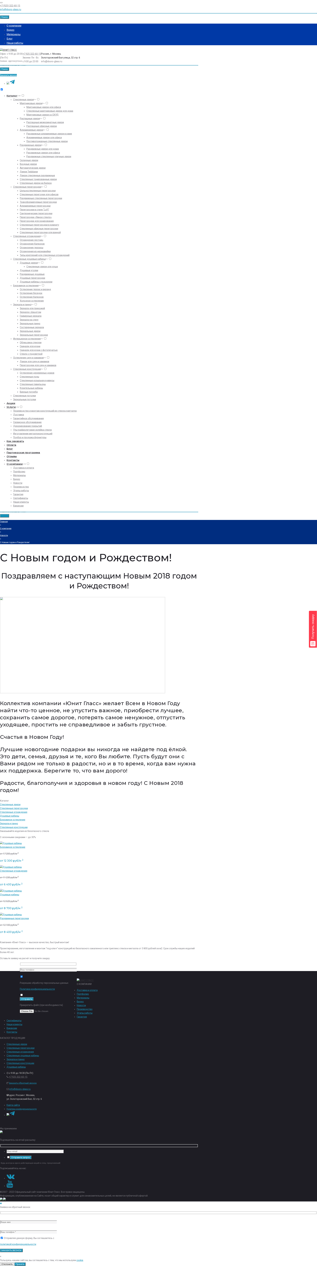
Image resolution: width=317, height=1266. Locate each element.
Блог (10, 38)
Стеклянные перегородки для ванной (40, 232)
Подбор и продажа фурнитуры (29, 437)
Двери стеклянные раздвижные (37, 175)
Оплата (11, 445)
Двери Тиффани (29, 171)
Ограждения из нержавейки (35, 251)
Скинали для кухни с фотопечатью (39, 350)
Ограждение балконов (32, 243)
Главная (4, 521)
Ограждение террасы (31, 247)
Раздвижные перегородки (14, 918)
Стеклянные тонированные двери (38, 179)
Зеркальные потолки (24, 399)
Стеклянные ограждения (26, 236)
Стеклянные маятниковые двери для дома (49, 111)
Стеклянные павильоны (33, 384)
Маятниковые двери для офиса (43, 107)
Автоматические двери (33, 168)
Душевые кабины (9, 816)
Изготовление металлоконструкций (32, 433)
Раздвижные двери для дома (42, 149)
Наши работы (15, 43)
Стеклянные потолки (24, 395)
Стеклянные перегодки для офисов (39, 194)
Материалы (14, 34)
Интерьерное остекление (27, 338)
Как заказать (15, 441)
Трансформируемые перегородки (38, 202)
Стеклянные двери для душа (42, 266)
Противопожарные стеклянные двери (47, 141)
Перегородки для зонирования (37, 221)
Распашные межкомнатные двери (45, 122)
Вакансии (18, 505)
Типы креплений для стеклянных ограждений (45, 255)
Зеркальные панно (30, 323)
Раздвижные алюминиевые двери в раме (49, 133)
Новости (17, 483)
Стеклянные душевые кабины (29, 259)
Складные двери (29, 160)
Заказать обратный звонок (23, 1083)
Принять (20, 1264)
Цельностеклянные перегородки (38, 190)
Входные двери (28, 164)
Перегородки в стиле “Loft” (34, 209)
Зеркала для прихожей (32, 308)
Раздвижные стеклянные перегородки (41, 198)
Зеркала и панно (22, 304)
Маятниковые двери (31, 103)
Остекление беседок (31, 293)
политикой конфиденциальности (18, 1244)
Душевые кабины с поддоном (36, 281)
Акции (11, 403)
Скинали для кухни (30, 346)
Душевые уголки (29, 270)
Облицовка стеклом (30, 342)
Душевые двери (29, 262)
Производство (21, 486)
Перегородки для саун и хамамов (38, 365)
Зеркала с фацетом (30, 312)
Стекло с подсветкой (31, 354)
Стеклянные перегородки (27, 187)
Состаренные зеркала (32, 327)
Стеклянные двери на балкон (36, 183)
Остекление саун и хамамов (28, 357)
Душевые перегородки (32, 278)
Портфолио (19, 471)
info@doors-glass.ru (10, 9)
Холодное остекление (32, 300)
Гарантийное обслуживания (28, 418)
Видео (10, 30)
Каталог (12, 95)
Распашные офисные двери (41, 126)
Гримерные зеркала (30, 316)
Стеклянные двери (23, 99)
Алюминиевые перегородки (35, 206)
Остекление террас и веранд (35, 289)
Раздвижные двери (30, 145)
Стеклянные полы (29, 376)
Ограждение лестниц (31, 240)
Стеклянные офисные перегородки (39, 228)
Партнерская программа (23, 452)
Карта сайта (13, 1105)
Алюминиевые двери (31, 130)
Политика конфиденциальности (37, 989)
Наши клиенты (21, 502)
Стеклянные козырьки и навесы (37, 380)
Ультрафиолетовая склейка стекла (32, 429)
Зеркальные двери (30, 331)
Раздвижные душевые (32, 274)
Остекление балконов (32, 297)
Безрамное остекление (25, 285)
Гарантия (18, 494)
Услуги (11, 407)
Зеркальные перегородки (34, 335)
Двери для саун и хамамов (34, 361)
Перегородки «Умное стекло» (36, 217)
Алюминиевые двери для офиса (44, 137)
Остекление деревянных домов (37, 373)
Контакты (13, 460)
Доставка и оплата (23, 467)
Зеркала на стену (29, 319)
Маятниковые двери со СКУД (42, 114)
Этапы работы (21, 490)
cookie (79, 1260)
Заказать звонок (8, 75)
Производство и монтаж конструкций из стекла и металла (45, 411)
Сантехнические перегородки (36, 213)
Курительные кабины (31, 388)
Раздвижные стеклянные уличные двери (48, 156)
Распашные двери (30, 118)
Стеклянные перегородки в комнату (39, 224)
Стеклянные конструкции (27, 369)
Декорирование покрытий (27, 426)
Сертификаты (20, 498)
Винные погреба (29, 392)
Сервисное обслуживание (27, 422)
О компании (14, 25)
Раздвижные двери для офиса (43, 152)
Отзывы (12, 456)
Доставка (18, 414)
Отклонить (7, 1264)
